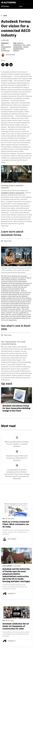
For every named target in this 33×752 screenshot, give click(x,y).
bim (24, 45)
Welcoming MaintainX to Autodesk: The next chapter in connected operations (17, 444)
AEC (2, 45)
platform (16, 50)
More (21, 6)
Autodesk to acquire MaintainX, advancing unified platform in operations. (17, 458)
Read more (7, 241)
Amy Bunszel (10, 54)
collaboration (18, 47)
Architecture (5, 50)
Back (5, 15)
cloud (28, 45)
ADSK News (5, 6)
